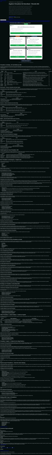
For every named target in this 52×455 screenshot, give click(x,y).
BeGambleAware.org (31, 62)
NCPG (13, 447)
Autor (1, 1)
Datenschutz (1, 450)
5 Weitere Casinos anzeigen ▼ (26, 60)
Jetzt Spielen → (18, 45)
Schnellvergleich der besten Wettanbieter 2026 (19, 20)
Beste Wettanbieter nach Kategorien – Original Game (31, 20)
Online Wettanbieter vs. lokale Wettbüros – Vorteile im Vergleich (22, 21)
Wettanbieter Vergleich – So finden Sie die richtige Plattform (37, 21)
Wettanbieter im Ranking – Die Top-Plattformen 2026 (7, 20)
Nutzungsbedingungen (6, 450)
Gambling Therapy (4, 447)
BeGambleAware (9, 447)
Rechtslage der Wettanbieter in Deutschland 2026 (8, 21)
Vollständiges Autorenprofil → (4, 426)
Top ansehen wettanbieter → (12, 16)
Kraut (3, 0)
